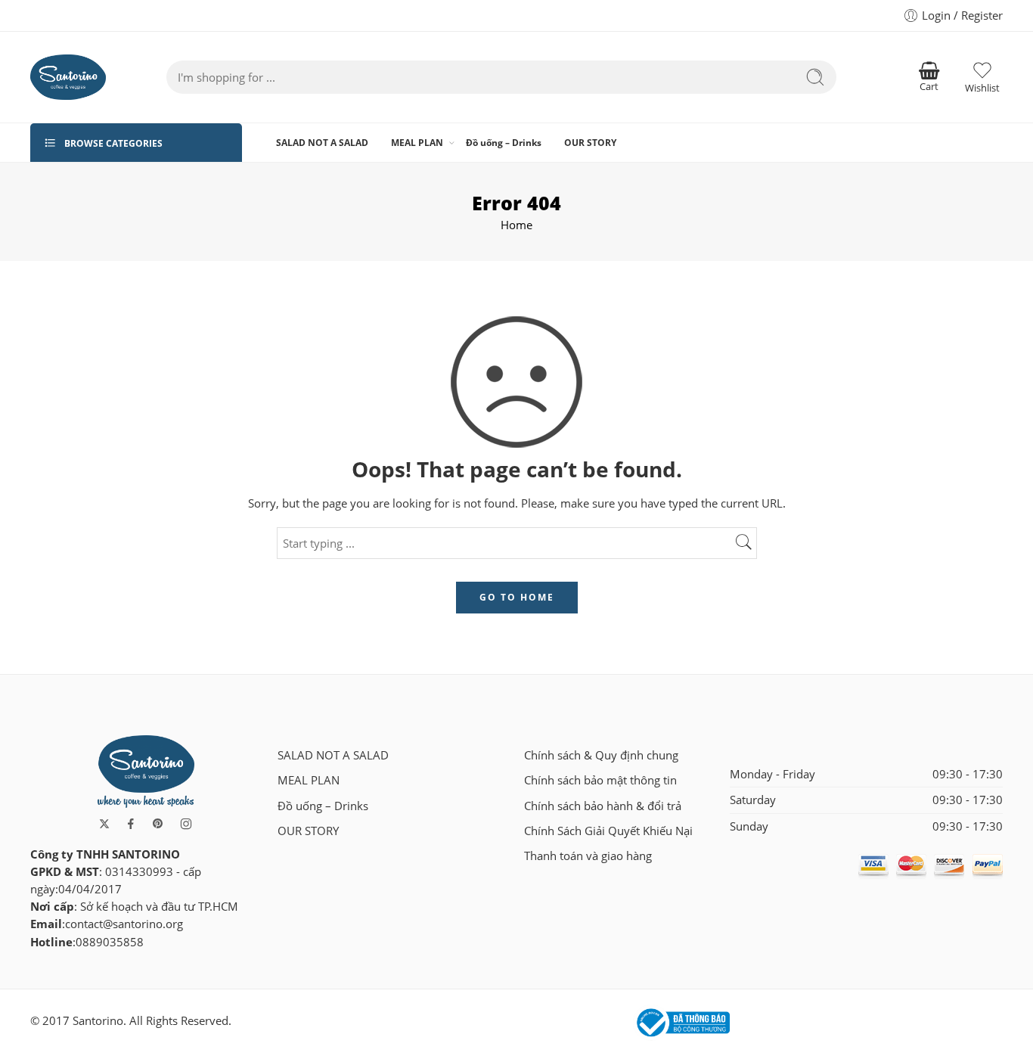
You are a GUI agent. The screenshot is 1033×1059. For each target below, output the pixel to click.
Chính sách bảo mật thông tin (600, 780)
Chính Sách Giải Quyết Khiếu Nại (608, 831)
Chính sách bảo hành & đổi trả (602, 806)
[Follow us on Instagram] (186, 824)
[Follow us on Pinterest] (158, 824)
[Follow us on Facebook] (131, 824)
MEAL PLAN (417, 142)
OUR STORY (590, 142)
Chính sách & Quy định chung (601, 755)
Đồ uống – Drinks (503, 142)
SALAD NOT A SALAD (322, 142)
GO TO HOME (516, 597)
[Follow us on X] (104, 823)
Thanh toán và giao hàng (588, 856)
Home (516, 225)
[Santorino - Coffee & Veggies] (68, 77)
